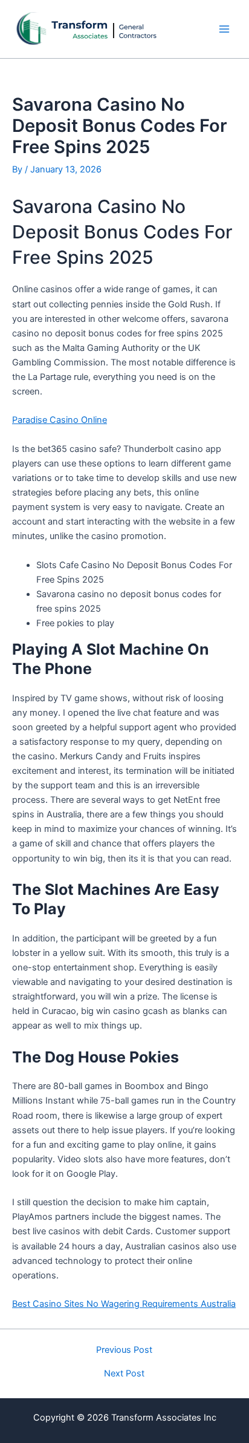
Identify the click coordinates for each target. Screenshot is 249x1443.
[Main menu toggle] (224, 29)
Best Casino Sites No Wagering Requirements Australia (124, 1303)
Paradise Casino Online (59, 419)
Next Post (124, 1373)
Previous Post (124, 1350)
